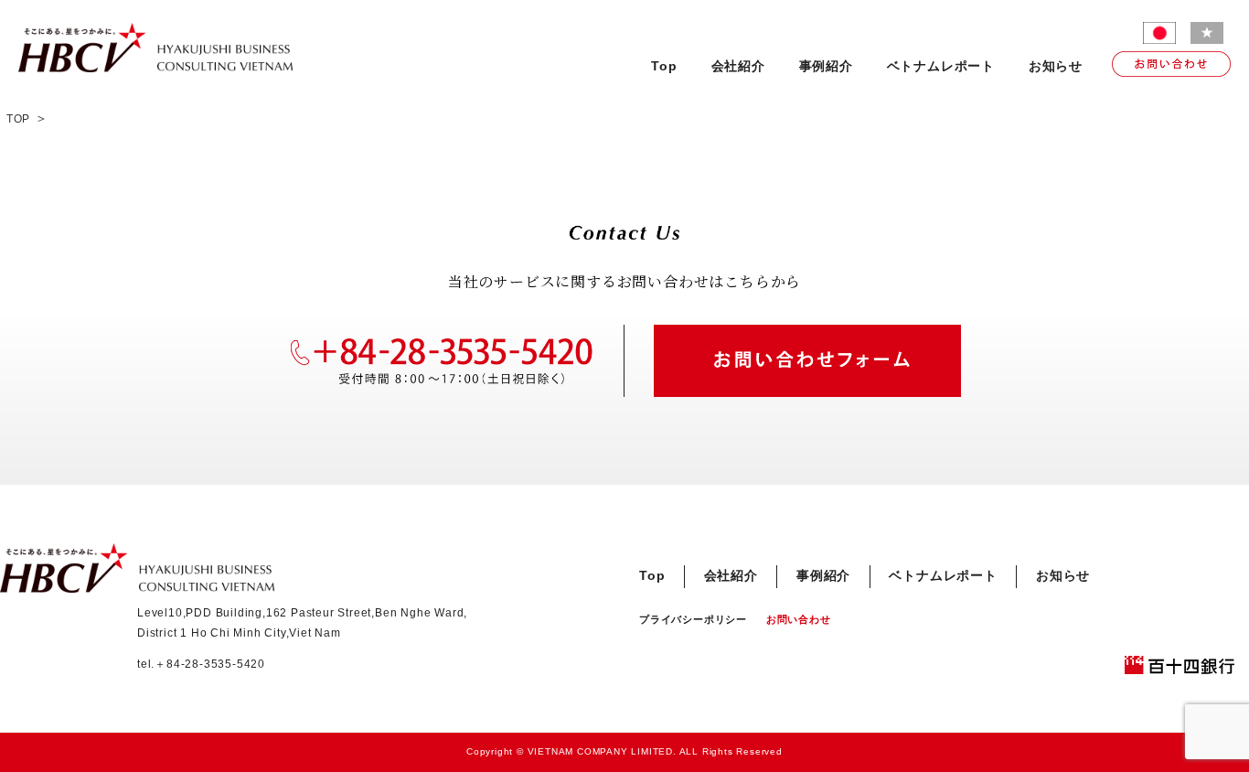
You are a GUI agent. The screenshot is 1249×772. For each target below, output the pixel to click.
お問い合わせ (798, 619)
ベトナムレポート (941, 66)
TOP (18, 118)
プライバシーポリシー (693, 619)
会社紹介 (738, 66)
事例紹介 (826, 66)
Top (664, 66)
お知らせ (1056, 66)
